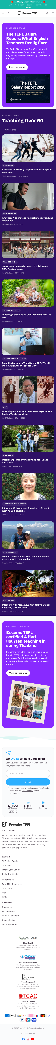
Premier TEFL (23, 1028)
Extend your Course (11, 869)
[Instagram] (28, 1039)
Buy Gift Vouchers (10, 915)
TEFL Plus (6, 865)
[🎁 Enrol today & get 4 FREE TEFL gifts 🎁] (28, 5)
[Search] (8, 13)
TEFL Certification (10, 861)
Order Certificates (10, 874)
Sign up (28, 782)
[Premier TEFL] (28, 824)
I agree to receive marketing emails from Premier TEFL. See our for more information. (29, 790)
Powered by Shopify (36, 1028)
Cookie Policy (8, 920)
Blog (4, 892)
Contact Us (7, 907)
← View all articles (10, 130)
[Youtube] (32, 1039)
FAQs (4, 897)
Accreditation (8, 911)
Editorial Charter (9, 924)
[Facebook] (23, 1039)
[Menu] (3, 13)
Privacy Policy (27, 791)
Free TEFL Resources (12, 884)
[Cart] (53, 13)
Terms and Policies (28, 1033)
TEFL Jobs (7, 888)
